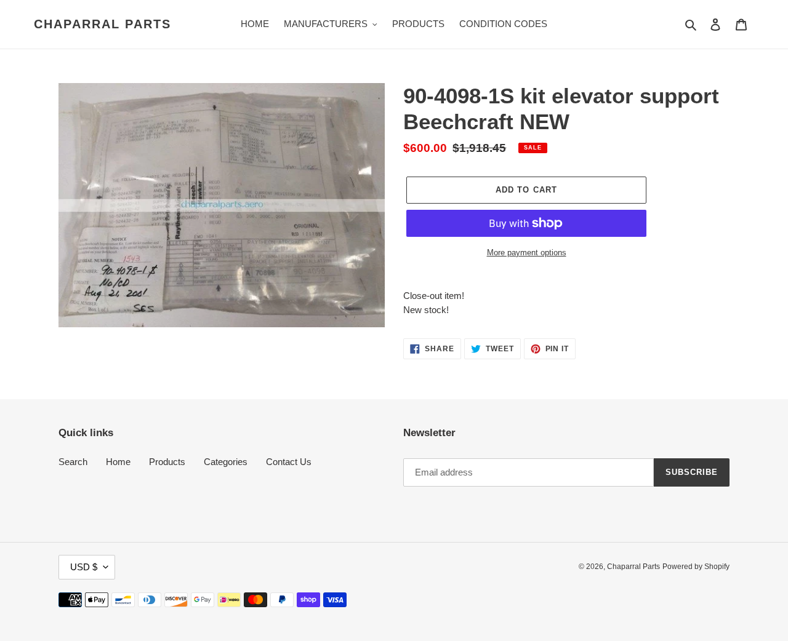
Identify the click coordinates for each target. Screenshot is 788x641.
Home (118, 461)
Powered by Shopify (696, 566)
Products (167, 461)
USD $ (83, 567)
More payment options (526, 252)
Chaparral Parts (102, 24)
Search (72, 461)
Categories (225, 461)
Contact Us (289, 461)
